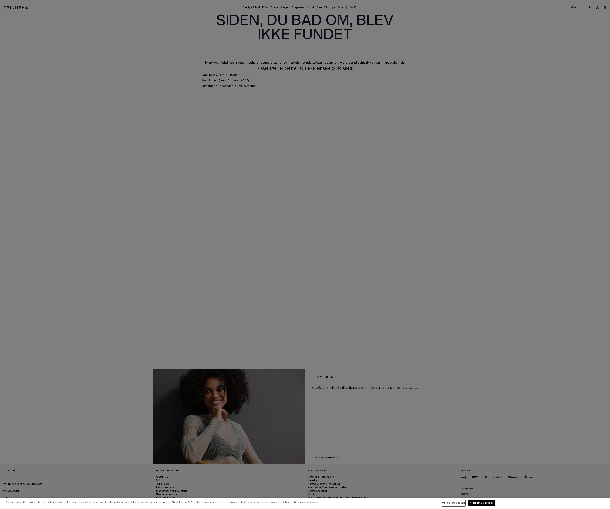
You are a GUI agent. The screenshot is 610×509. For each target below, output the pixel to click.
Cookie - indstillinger (453, 503)
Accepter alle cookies (481, 503)
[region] (305, 503)
